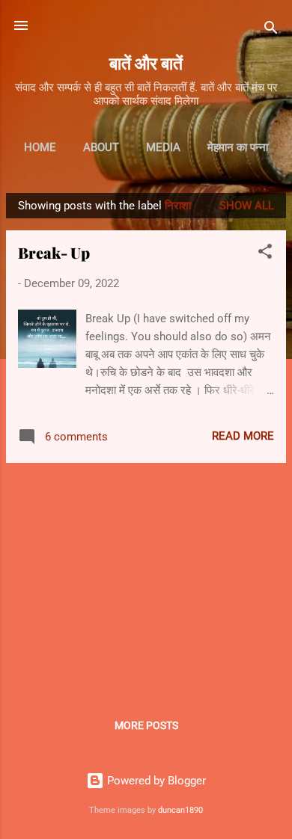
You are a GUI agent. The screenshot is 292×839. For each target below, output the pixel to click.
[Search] (271, 30)
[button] (265, 253)
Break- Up (54, 252)
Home (40, 147)
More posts (146, 725)
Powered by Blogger (155, 780)
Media (163, 147)
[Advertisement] (146, 579)
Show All (246, 205)
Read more (243, 436)
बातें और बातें (146, 62)
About (101, 147)
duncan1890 (180, 810)
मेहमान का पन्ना (237, 147)
